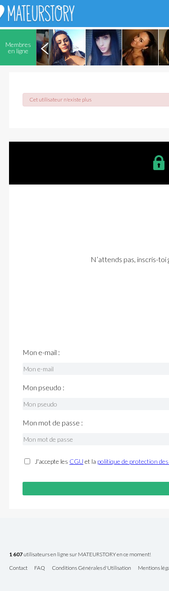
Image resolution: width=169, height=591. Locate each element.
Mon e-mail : (41, 352)
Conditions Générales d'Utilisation (91, 568)
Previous (44, 47)
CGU (76, 461)
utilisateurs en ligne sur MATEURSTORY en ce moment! (80, 555)
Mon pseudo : (43, 387)
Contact (18, 568)
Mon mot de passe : (53, 422)
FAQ (39, 568)
